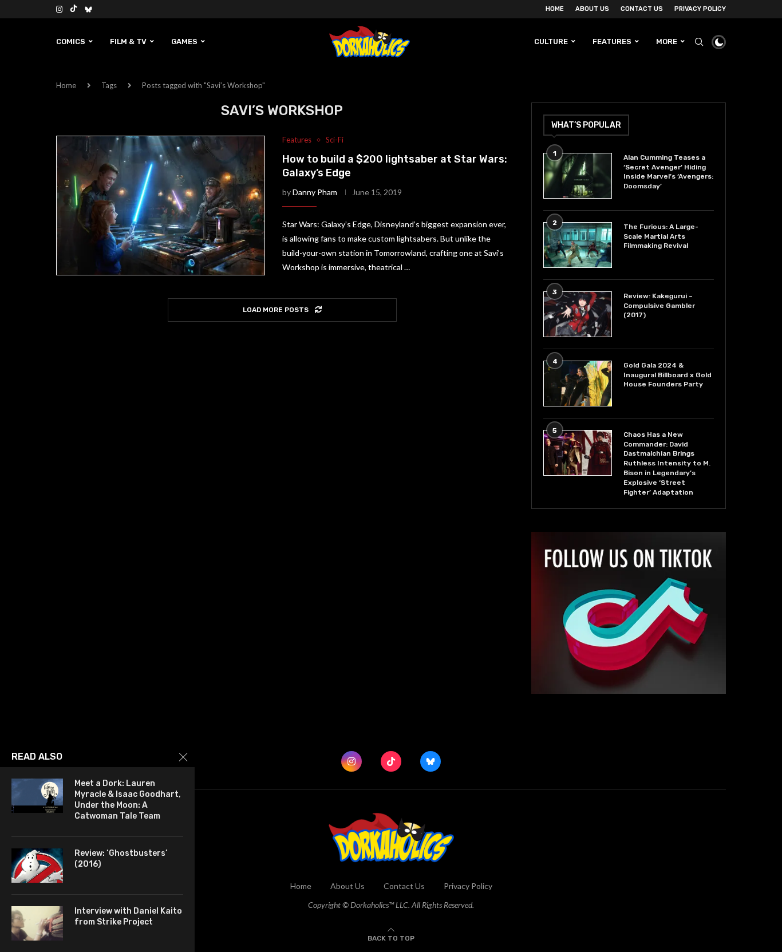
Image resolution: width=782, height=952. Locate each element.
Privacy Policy (700, 9)
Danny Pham (315, 192)
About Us (592, 9)
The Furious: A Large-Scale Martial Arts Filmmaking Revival (660, 236)
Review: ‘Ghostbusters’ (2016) (120, 858)
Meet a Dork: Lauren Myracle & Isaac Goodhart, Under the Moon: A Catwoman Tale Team (127, 800)
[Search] (699, 42)
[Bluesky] (88, 9)
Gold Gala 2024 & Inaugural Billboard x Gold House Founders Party (667, 375)
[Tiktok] (73, 9)
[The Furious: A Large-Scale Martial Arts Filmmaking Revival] (577, 245)
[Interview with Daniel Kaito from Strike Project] (37, 923)
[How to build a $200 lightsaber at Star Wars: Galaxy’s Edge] (160, 205)
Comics (70, 41)
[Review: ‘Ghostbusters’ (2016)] (37, 865)
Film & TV (128, 41)
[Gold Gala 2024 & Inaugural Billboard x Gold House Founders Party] (577, 383)
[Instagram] (59, 9)
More (666, 41)
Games (184, 41)
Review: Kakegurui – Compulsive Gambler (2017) (659, 305)
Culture (551, 41)
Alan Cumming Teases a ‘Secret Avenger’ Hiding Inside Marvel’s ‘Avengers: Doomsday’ (668, 171)
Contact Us (642, 9)
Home (555, 9)
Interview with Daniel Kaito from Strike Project (128, 916)
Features (612, 41)
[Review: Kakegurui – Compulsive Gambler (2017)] (577, 314)
